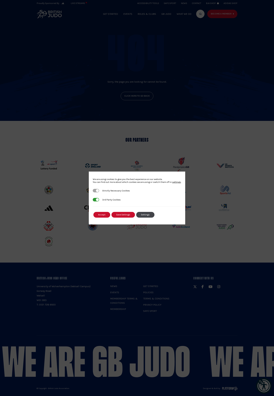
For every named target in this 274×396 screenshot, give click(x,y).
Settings (145, 214)
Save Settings (123, 214)
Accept (101, 214)
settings (176, 182)
